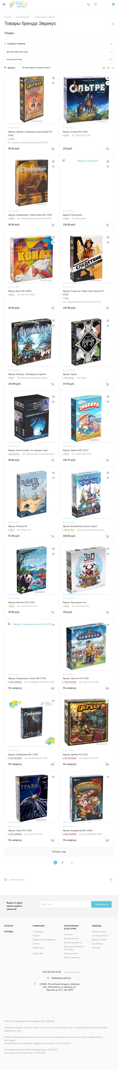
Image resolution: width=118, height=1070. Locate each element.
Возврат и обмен (99, 940)
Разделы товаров (16, 44)
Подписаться (101, 904)
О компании (38, 932)
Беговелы (68, 934)
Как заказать (97, 944)
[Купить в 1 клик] (53, 78)
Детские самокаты (72, 957)
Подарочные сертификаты (44, 940)
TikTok (66, 999)
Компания (38, 926)
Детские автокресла (73, 942)
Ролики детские (71, 953)
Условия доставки (100, 936)
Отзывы (36, 944)
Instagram (52, 999)
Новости (36, 936)
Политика (96, 948)
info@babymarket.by (61, 978)
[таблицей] (113, 67)
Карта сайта (38, 953)
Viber (59, 999)
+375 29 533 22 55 (51, 972)
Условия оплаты (99, 932)
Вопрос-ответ (38, 948)
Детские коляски (71, 938)
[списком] (108, 67)
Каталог (9, 926)
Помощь (97, 926)
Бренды (8, 932)
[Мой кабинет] (102, 4)
